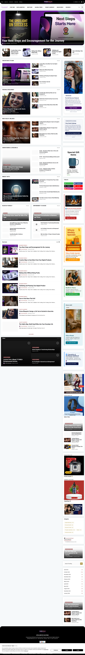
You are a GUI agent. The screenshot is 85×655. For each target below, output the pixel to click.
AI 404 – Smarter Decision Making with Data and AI (49, 156)
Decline (67, 650)
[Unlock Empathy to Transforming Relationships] (36, 224)
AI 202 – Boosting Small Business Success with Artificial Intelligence (48, 163)
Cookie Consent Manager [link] (6, 645)
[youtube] (81, 2)
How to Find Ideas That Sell (77, 51)
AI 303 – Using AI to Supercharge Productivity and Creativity (13, 168)
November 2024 (73, 574)
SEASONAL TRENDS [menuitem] (38, 7)
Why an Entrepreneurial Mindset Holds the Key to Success (15, 197)
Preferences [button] (26, 650)
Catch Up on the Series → (72, 363)
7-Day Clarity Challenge (70, 123)
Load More (31, 334)
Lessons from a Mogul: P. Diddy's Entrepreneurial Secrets (13, 360)
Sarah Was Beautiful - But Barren (16, 234)
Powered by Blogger (69, 538)
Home (38, 653)
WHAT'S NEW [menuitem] (29, 7)
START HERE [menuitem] (12, 7)
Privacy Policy (24, 653)
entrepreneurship (69, 532)
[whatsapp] (74, 2)
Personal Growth (69, 525)
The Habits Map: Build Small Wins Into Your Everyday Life (47, 93)
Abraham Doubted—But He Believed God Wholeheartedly (17, 229)
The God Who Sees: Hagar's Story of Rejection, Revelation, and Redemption (19, 223)
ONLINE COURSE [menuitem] (60, 7)
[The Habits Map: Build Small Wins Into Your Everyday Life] (35, 94)
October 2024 (73, 572)
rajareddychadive (67, 540)
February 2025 (73, 579)
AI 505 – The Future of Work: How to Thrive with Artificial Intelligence (48, 151)
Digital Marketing (69, 522)
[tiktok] (83, 2)
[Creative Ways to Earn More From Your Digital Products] (6, 52)
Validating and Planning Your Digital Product (56, 52)
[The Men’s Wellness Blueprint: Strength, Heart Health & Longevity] (35, 129)
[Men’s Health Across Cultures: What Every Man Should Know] (35, 135)
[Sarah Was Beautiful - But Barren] (5, 236)
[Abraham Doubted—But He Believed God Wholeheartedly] (5, 230)
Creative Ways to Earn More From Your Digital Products (16, 52)
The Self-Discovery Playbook (72, 98)
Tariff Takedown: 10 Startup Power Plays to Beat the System (49, 180)
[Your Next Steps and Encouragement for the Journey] (42, 28)
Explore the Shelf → (72, 342)
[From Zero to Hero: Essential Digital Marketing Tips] (35, 193)
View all (58, 60)
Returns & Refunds (16, 653)
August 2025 (73, 588)
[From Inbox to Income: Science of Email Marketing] (35, 199)
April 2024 (73, 569)
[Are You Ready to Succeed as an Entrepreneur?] (36, 230)
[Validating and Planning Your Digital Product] (47, 52)
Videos (79, 529)
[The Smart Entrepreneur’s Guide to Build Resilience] (35, 187)
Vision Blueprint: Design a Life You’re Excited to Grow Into (14, 110)
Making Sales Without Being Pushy (36, 51)
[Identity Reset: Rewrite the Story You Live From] (35, 100)
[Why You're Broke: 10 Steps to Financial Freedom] (36, 236)
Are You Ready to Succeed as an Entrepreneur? (50, 228)
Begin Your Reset (73, 107)
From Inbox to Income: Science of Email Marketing (49, 197)
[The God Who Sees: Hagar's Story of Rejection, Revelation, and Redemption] (5, 224)
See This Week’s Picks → (73, 259)
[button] (79, 7)
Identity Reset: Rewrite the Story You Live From (48, 98)
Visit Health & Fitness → (73, 294)
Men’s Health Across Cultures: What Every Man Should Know (48, 134)
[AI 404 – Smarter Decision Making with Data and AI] (35, 158)
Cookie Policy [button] (46, 649)
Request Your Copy (71, 218)
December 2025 (73, 591)
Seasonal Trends (69, 527)
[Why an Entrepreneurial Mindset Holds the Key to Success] (16, 190)
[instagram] (77, 2)
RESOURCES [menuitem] (68, 7)
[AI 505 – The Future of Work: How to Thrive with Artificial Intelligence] (35, 152)
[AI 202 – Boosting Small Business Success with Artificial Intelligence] (35, 164)
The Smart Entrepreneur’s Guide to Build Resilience (49, 185)
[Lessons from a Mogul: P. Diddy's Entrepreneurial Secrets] (16, 353)
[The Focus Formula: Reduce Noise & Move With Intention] (35, 106)
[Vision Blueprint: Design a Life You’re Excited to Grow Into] (16, 103)
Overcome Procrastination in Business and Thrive (45, 216)
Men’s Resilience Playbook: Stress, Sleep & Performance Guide (16, 139)
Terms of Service (32, 653)
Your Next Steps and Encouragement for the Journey (33, 40)
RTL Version (50, 653)
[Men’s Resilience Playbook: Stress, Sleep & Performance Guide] (16, 132)
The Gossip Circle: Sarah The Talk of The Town (15, 216)
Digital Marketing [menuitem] (21, 7)
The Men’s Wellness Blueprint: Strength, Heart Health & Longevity (48, 128)
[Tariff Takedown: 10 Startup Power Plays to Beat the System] (35, 181)
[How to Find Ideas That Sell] (67, 52)
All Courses (43, 653)
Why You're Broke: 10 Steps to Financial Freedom (50, 234)
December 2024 (73, 576)
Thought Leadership (70, 529)
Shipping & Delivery (6, 653)
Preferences (56, 650)
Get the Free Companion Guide (73, 133)
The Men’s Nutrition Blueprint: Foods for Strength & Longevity (49, 122)
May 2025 (73, 586)
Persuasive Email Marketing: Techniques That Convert (77, 446)
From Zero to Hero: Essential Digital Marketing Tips (49, 191)
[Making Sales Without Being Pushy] (26, 52)
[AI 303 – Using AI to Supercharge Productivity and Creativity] (16, 161)
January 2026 (73, 593)
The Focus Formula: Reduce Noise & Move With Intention (48, 105)
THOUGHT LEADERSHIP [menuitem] (49, 7)
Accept (78, 650)
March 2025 (73, 581)
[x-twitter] (79, 2)
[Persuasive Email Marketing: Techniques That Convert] (67, 447)
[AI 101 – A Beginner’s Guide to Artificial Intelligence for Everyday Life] (35, 170)
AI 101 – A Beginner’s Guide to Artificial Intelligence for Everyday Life (47, 169)
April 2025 (73, 583)
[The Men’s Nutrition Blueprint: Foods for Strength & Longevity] (35, 123)
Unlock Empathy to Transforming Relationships (50, 222)
